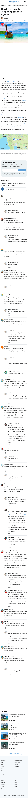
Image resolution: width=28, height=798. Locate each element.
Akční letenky (3, 5)
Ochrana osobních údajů (12, 795)
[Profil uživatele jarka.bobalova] (2, 219)
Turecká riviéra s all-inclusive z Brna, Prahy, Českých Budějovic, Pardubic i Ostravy (17, 735)
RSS (1, 788)
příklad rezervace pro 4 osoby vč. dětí (17, 515)
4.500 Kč (23, 524)
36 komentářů (10, 20)
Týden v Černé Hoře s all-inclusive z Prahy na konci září (17, 743)
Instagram (3, 784)
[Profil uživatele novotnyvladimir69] (2, 551)
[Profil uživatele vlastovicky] (2, 407)
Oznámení (22, 795)
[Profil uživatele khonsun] (2, 250)
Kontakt (16, 782)
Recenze (2, 772)
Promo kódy (3, 774)
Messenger (3, 782)
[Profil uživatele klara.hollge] (2, 295)
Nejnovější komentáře (18, 760)
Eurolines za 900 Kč (10, 127)
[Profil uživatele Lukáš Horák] (5, 424)
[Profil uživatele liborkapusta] (2, 485)
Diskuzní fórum (17, 762)
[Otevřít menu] (2, 1)
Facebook (2, 780)
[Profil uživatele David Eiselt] (5, 211)
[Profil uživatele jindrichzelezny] (2, 271)
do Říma (5, 119)
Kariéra (16, 784)
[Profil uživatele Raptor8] (2, 347)
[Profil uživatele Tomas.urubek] (5, 372)
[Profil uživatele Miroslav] (2, 196)
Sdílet (26, 20)
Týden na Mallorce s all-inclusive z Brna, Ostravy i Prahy (17, 715)
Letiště (2, 764)
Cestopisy (16, 764)
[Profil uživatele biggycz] (2, 610)
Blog (1, 770)
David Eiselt (6, 18)
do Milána (20, 117)
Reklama (18, 795)
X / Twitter (2, 786)
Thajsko (9, 5)
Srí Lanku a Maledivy (12, 82)
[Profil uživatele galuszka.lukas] (2, 465)
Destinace (2, 762)
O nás (15, 780)
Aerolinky (2, 766)
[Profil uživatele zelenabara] (2, 380)
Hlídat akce (22, 170)
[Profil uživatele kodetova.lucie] (2, 320)
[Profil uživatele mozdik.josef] (2, 449)
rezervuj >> (24, 100)
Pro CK (16, 786)
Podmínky (5, 795)
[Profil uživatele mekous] (2, 622)
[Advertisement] (14, 62)
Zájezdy (2, 768)
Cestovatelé (17, 766)
